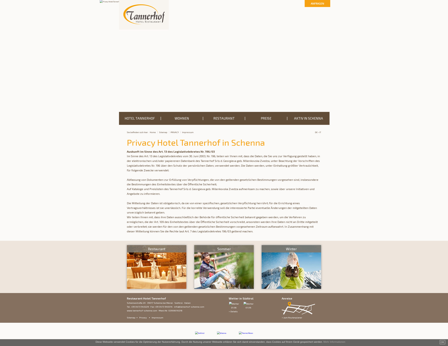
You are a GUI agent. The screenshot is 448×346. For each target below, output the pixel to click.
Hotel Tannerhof (140, 118)
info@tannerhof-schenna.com (189, 306)
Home (153, 132)
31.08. (234, 307)
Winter (291, 248)
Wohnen (182, 118)
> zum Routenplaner (292, 317)
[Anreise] (298, 313)
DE (316, 132)
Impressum (188, 132)
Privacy (175, 132)
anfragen (317, 3)
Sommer (224, 248)
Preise (266, 118)
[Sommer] (224, 267)
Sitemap (163, 132)
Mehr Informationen (334, 341)
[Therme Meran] (246, 333)
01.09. (249, 307)
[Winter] (291, 267)
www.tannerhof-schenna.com (142, 310)
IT (320, 132)
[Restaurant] (156, 267)
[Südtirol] (199, 333)
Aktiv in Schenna (308, 118)
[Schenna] (221, 333)
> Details (233, 311)
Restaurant (224, 118)
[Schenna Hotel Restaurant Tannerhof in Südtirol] (144, 15)
